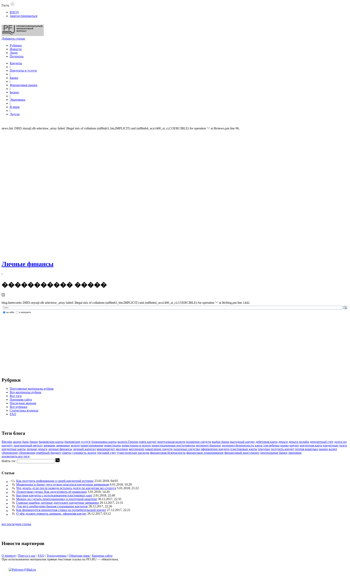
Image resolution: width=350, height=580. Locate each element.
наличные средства (186, 449)
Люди (14, 52)
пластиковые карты (243, 449)
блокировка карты (104, 441)
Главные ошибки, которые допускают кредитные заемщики (57, 502)
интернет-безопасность (238, 445)
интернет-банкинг (208, 445)
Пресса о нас (27, 555)
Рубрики (16, 45)
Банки (14, 77)
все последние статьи (16, 524)
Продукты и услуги (23, 70)
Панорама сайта (21, 399)
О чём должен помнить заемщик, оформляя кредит (51, 513)
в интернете (25, 312)
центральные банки (273, 452)
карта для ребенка (267, 445)
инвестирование (92, 445)
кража (284, 445)
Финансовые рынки (23, 85)
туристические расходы (133, 452)
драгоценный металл (28, 445)
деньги (283, 441)
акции (17, 441)
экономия (294, 452)
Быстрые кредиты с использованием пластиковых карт (54, 495)
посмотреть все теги (16, 456)
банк (25, 441)
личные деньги (37, 449)
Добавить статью (13, 38)
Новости (16, 49)
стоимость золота (84, 452)
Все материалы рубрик (25, 392)
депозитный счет (321, 441)
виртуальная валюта (171, 441)
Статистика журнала (24, 410)
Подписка (16, 56)
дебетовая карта (266, 441)
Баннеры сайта (102, 555)
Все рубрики (18, 407)
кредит (294, 445)
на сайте (10, 312)
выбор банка (220, 441)
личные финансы (60, 449)
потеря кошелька (306, 449)
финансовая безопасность (168, 452)
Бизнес (14, 92)
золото (75, 445)
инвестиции (112, 445)
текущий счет (106, 452)
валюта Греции (127, 441)
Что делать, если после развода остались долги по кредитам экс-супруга (66, 488)
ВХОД (14, 12)
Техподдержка (56, 555)
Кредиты (16, 63)
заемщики (63, 445)
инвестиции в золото (136, 445)
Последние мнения (23, 403)
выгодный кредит (242, 441)
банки (34, 441)
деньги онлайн (299, 441)
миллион (122, 449)
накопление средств (159, 449)
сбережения (27, 452)
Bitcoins (7, 441)
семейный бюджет (48, 452)
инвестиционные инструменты (173, 445)
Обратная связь (79, 555)
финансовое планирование (205, 452)
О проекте (9, 555)
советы (66, 452)
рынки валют (328, 449)
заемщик (49, 445)
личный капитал (84, 449)
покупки (264, 449)
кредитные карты (14, 449)
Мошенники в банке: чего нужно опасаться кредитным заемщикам (62, 484)
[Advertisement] (175, 194)
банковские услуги (77, 441)
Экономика (17, 99)
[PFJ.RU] (23, 35)
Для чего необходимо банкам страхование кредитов (52, 506)
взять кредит (148, 441)
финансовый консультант (241, 452)
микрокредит (106, 449)
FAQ (13, 414)
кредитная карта (311, 445)
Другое (15, 114)
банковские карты (51, 441)
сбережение (10, 452)
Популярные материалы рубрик (32, 388)
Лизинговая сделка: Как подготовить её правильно (51, 491)
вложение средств (198, 441)
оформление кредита (215, 449)
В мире (15, 107)
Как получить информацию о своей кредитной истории (55, 481)
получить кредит (282, 449)
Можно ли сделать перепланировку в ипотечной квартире (56, 499)
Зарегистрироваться (23, 16)
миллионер (136, 449)
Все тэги (16, 396)
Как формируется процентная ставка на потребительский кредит (61, 510)
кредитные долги (335, 445)
